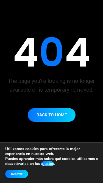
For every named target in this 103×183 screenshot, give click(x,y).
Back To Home (52, 114)
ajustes (47, 163)
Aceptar (17, 174)
